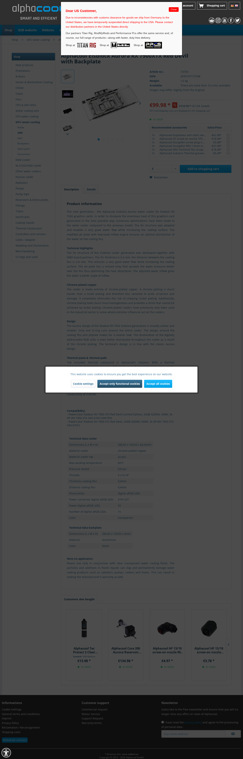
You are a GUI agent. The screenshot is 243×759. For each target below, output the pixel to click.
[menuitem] (183, 6)
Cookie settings (83, 383)
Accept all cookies (158, 383)
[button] (6, 752)
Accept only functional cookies (120, 383)
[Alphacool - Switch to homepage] (39, 13)
